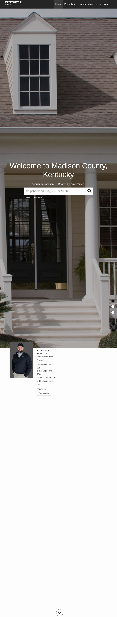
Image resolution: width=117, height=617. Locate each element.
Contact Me (44, 393)
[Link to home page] (15, 4)
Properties (71, 6)
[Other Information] (113, 312)
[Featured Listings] (113, 306)
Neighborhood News (90, 4)
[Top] (113, 301)
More (107, 6)
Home (58, 4)
